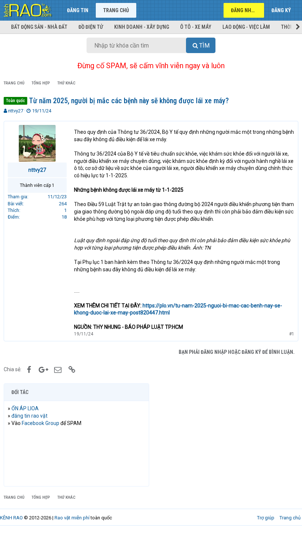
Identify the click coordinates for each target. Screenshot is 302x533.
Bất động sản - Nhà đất (39, 27)
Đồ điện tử (90, 27)
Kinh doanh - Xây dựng (141, 27)
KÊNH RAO (11, 517)
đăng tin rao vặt (29, 416)
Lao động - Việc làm (246, 27)
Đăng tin (77, 10)
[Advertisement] (225, 435)
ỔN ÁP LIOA (25, 408)
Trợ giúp (265, 517)
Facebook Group (40, 423)
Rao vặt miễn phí (72, 517)
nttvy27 (15, 111)
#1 (291, 334)
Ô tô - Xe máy (195, 27)
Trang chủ (116, 10)
